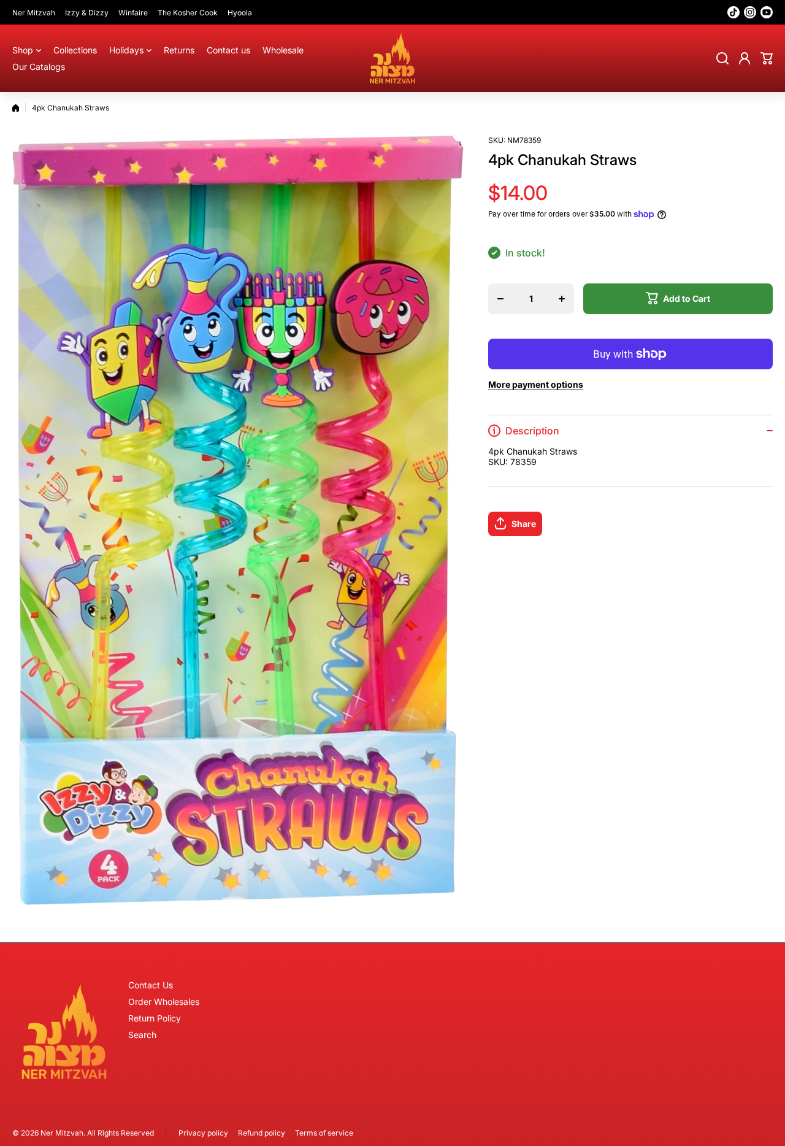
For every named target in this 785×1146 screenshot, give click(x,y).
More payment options (535, 384)
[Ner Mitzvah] (392, 58)
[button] (766, 58)
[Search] (722, 58)
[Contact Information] (64, 1031)
